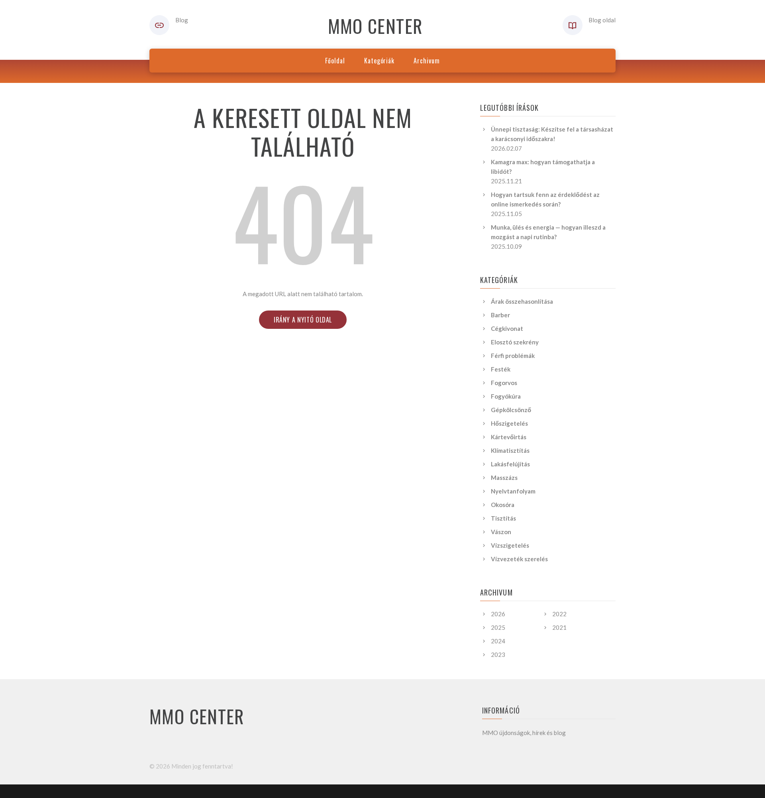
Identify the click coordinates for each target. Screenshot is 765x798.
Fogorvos (504, 382)
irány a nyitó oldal (303, 319)
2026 (498, 613)
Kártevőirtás (508, 436)
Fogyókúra (506, 396)
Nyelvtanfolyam (513, 491)
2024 (498, 641)
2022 (559, 613)
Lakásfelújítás (510, 464)
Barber (500, 314)
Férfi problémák (513, 355)
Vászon (501, 531)
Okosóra (502, 504)
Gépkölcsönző (511, 409)
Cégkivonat (507, 328)
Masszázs (504, 477)
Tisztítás (503, 518)
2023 (498, 654)
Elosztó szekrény (515, 342)
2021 (559, 627)
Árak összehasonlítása (522, 301)
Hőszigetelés (509, 423)
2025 (498, 627)
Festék (500, 369)
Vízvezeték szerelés (519, 558)
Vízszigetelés (510, 545)
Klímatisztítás (510, 450)
